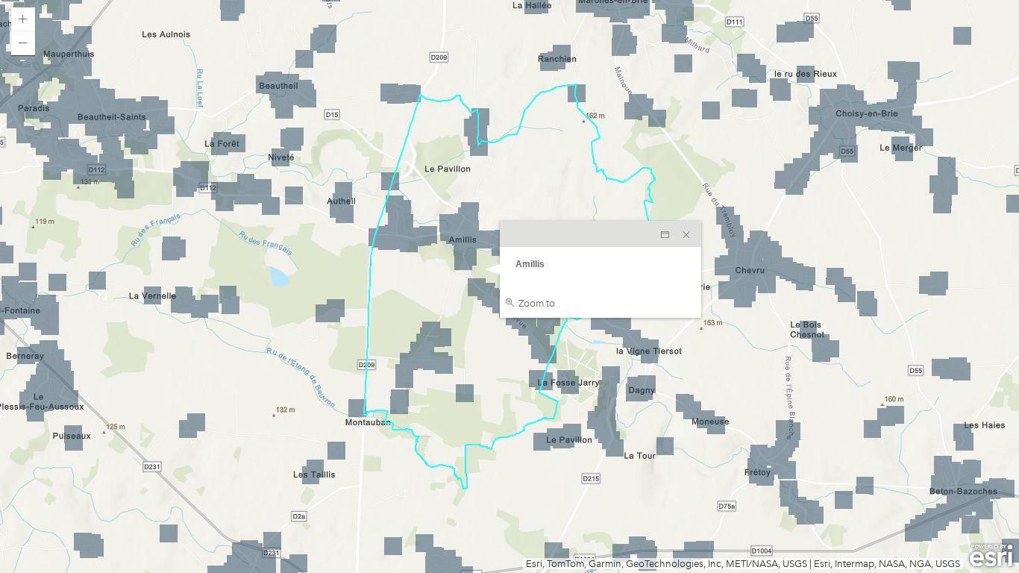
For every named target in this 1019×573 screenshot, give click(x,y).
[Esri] (991, 555)
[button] (23, 19)
